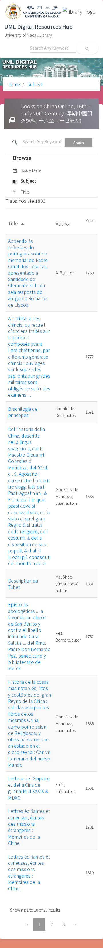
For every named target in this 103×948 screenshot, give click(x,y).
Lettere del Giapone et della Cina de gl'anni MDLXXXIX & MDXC (29, 788)
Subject (34, 84)
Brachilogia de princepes (22, 411)
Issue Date (26, 170)
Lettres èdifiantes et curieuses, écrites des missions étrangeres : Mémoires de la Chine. (29, 826)
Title (20, 191)
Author (64, 223)
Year (90, 220)
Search (78, 142)
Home (13, 84)
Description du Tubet (23, 583)
